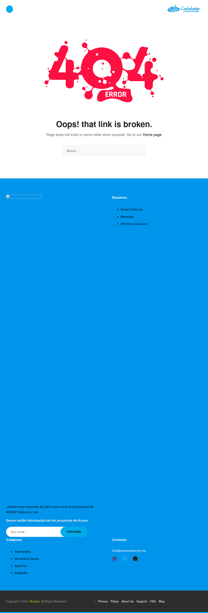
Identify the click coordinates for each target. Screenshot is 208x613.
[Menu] (9, 9)
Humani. (34, 601)
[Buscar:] (104, 151)
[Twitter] (124, 558)
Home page (152, 134)
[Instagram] (135, 558)
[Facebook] (114, 558)
